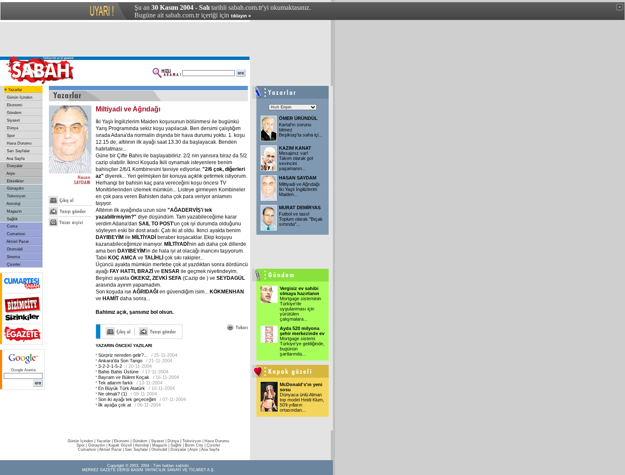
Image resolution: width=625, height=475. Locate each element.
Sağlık (12, 219)
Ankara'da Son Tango (120, 360)
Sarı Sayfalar (18, 151)
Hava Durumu (18, 143)
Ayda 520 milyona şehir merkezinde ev (302, 331)
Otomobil (14, 249)
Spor (10, 136)
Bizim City (194, 445)
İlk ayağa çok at (114, 404)
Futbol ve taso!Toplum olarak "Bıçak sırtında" (301, 219)
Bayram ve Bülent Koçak (123, 377)
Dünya (12, 128)
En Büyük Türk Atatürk (121, 388)
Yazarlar (14, 90)
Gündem (14, 113)
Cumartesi (15, 234)
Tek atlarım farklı (115, 382)
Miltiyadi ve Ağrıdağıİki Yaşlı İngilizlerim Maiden (299, 189)
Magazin (14, 211)
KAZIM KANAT (295, 148)
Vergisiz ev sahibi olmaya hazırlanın (299, 291)
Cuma (11, 226)
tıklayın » (241, 15)
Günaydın (15, 188)
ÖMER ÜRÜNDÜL (298, 118)
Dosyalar (14, 166)
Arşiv (10, 173)
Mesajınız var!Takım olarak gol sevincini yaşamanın (296, 161)
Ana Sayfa (15, 158)
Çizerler (13, 264)
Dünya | (175, 441)
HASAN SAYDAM (297, 177)
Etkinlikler (15, 181)
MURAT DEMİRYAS (300, 207)
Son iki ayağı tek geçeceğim (127, 399)
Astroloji (13, 204)
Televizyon (16, 196)
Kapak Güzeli (120, 445)
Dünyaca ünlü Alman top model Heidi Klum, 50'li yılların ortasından (302, 402)
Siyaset (13, 120)
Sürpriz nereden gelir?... (123, 355)
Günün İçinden (19, 97)
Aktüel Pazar (17, 241)
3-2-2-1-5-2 (110, 366)
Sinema (13, 257)
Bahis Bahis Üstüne (118, 371)
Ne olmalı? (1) (112, 393)
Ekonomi (14, 105)
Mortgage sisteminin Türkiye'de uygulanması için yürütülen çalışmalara (300, 308)
